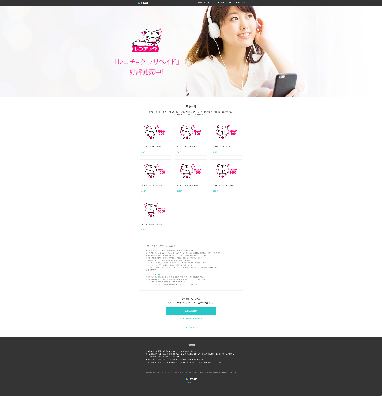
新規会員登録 (201, 2)
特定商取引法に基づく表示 (229, 372)
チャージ (181, 284)
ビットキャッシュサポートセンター (180, 359)
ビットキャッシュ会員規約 (212, 372)
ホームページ (241, 2)
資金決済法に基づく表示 (152, 372)
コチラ (159, 274)
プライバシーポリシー (167, 372)
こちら (205, 114)
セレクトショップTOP (191, 327)
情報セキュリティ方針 (181, 372)
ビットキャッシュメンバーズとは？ (191, 318)
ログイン (212, 2)
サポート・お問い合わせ (226, 2)
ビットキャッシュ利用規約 (196, 372)
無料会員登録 (191, 311)
